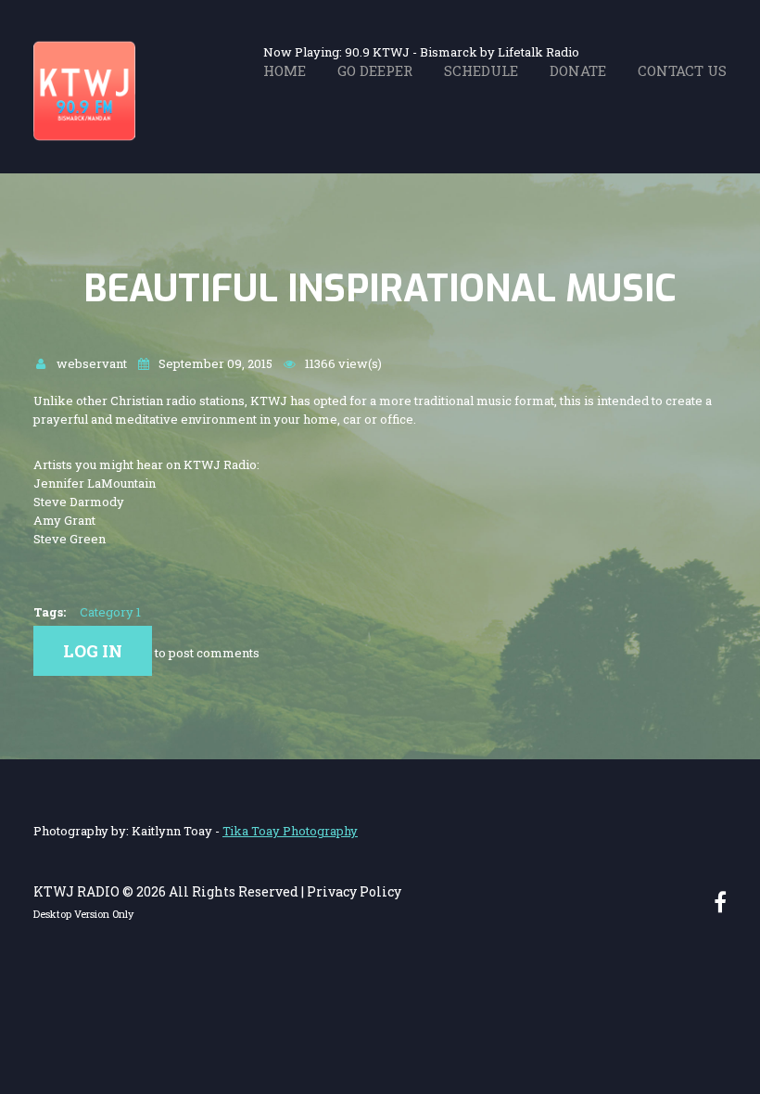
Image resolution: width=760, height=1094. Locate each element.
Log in (92, 651)
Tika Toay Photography (290, 830)
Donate (578, 70)
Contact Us (682, 70)
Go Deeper (374, 70)
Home (284, 70)
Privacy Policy (354, 891)
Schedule (481, 70)
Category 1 (110, 612)
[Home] (84, 49)
